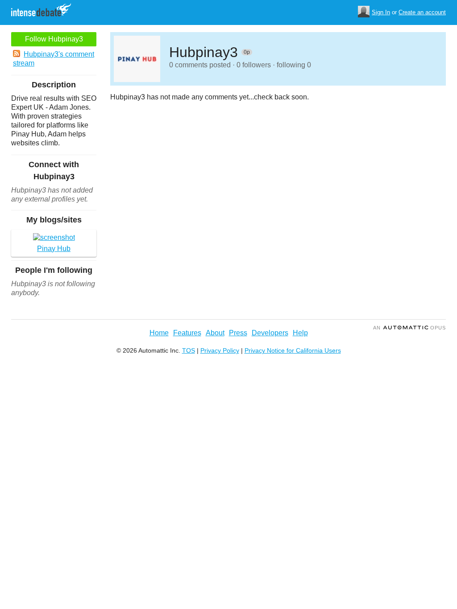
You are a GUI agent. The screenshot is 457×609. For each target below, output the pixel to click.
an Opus (409, 327)
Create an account (422, 12)
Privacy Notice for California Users (293, 350)
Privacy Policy (219, 350)
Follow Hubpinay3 (54, 39)
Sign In (381, 12)
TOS (188, 350)
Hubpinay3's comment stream (53, 58)
